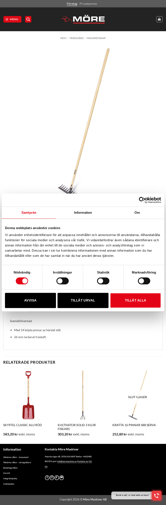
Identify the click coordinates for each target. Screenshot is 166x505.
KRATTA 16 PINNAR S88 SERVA (134, 425)
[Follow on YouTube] (61, 477)
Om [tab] (137, 212)
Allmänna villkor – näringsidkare (17, 462)
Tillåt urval (83, 300)
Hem (63, 38)
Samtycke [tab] (28, 212)
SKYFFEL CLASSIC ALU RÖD (22, 425)
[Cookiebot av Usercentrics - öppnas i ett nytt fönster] (142, 200)
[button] (12, 19)
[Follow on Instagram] (52, 477)
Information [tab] (83, 212)
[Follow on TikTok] (56, 477)
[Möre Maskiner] (83, 19)
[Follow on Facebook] (47, 477)
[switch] (62, 280)
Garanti (6, 473)
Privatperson (88, 3)
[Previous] (3, 406)
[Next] (162, 406)
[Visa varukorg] (159, 19)
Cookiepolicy (8, 484)
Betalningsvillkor (10, 468)
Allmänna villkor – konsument (16, 457)
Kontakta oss (82, 461)
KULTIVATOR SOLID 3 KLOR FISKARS (77, 427)
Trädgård (76, 38)
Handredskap (96, 38)
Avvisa (30, 300)
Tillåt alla (135, 300)
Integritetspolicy (10, 478)
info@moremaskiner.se (67, 461)
